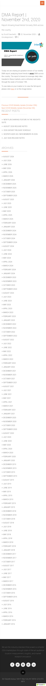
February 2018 (9, 546)
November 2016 (9, 589)
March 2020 (8, 453)
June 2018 (7, 531)
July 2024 (7, 250)
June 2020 (7, 441)
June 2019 (7, 488)
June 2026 (7, 164)
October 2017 (9, 562)
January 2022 (9, 367)
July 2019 (7, 484)
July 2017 (7, 569)
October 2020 (9, 425)
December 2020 (9, 418)
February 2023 (9, 316)
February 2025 (9, 223)
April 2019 (7, 495)
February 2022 (9, 363)
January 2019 (9, 507)
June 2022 (7, 347)
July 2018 (7, 527)
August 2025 (8, 199)
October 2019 (9, 472)
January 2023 (9, 320)
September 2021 (10, 383)
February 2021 (9, 410)
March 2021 (8, 406)
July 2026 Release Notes (14, 138)
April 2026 (7, 172)
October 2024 (9, 238)
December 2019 (9, 464)
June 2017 (7, 573)
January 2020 (9, 460)
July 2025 (7, 203)
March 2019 (8, 499)
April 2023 (7, 309)
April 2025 (7, 215)
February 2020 (9, 457)
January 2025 (9, 227)
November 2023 (9, 281)
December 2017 (9, 554)
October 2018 (9, 519)
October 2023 (9, 285)
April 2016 (7, 612)
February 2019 (9, 503)
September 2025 (10, 196)
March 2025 (8, 219)
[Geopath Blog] (11, 3)
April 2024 (7, 262)
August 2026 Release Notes (15, 126)
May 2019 (7, 492)
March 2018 (8, 542)
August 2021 (8, 386)
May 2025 (7, 211)
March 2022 (8, 359)
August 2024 (8, 246)
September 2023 (10, 289)
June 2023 (7, 301)
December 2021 (9, 371)
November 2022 (9, 328)
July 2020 (7, 437)
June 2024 (7, 254)
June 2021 (7, 394)
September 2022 (10, 336)
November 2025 (9, 188)
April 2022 (7, 355)
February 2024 (9, 270)
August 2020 (8, 433)
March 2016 (8, 616)
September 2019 (10, 476)
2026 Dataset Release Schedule (17, 130)
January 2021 (9, 414)
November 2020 (9, 421)
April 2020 (7, 449)
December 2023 (9, 277)
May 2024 (7, 258)
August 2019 (8, 480)
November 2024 (9, 234)
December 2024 (9, 231)
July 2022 (7, 344)
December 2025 (9, 184)
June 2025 (7, 207)
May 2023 (7, 305)
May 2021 (7, 398)
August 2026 (8, 157)
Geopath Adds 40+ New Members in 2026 (21, 134)
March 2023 (8, 312)
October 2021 (9, 379)
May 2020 (7, 445)
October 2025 (9, 192)
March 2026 (8, 176)
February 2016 (9, 620)
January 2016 (9, 624)
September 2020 (10, 429)
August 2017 (8, 566)
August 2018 (8, 523)
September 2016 (10, 597)
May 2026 (7, 168)
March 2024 (8, 266)
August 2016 (8, 601)
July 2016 (7, 605)
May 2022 (7, 351)
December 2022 (9, 324)
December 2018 (9, 511)
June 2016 (7, 608)
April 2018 (7, 538)
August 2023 (8, 293)
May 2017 (7, 577)
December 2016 (9, 585)
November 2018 (9, 515)
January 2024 (9, 273)
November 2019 (9, 468)
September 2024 (10, 242)
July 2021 (7, 390)
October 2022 (9, 332)
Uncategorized (7, 37)
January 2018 (9, 550)
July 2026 (7, 160)
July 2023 (7, 297)
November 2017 (9, 558)
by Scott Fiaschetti (9, 34)
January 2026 (9, 180)
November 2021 (9, 375)
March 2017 (8, 581)
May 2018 (7, 534)
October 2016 (9, 593)
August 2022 (8, 340)
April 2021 (7, 402)
